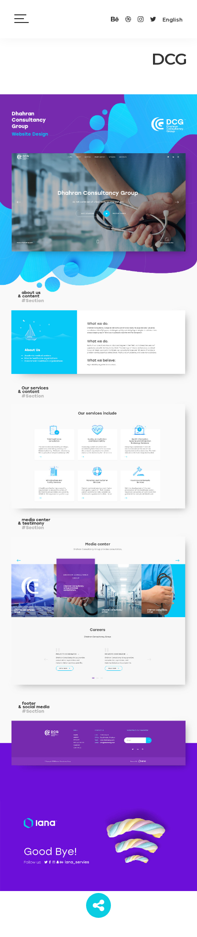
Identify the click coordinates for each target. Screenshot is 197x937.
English (173, 19)
